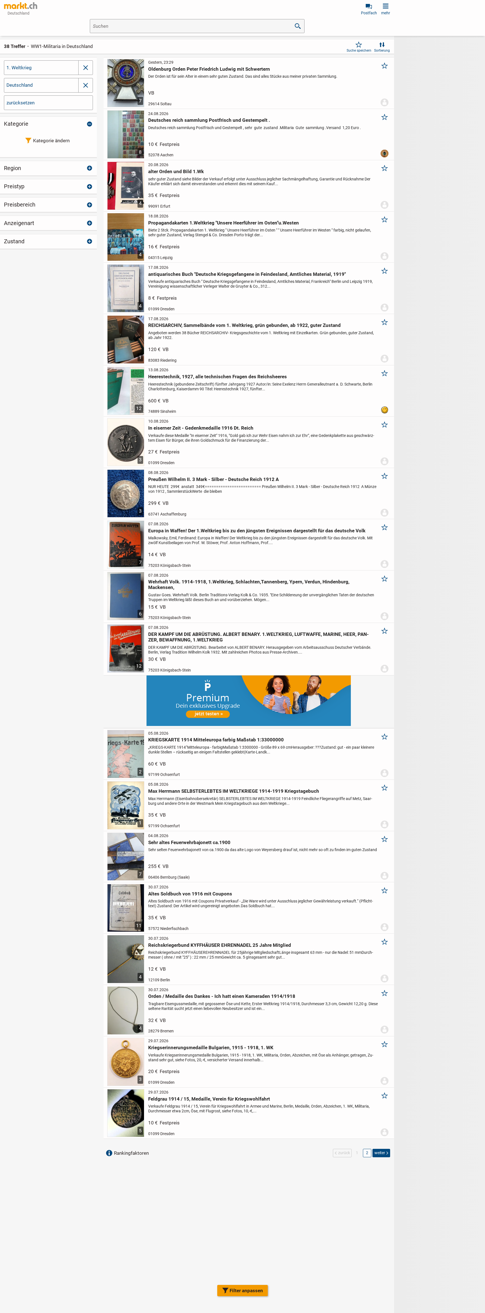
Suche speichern (359, 50)
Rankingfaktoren (131, 1153)
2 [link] (367, 1153)
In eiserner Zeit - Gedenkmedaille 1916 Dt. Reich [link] (200, 428)
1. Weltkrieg (19, 67)
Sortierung (382, 50)
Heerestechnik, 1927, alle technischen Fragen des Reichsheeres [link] (217, 376)
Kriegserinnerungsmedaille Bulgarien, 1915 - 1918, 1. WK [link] (210, 1047)
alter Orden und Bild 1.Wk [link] (176, 171)
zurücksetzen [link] (20, 103)
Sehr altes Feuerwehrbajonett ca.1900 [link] (189, 842)
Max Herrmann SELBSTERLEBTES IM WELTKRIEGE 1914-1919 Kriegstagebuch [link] (233, 791)
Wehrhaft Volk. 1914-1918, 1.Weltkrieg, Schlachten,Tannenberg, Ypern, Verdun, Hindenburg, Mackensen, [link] (248, 584)
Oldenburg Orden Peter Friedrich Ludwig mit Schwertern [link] (209, 69)
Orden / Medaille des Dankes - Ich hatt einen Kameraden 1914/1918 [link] (221, 996)
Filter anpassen (246, 1290)
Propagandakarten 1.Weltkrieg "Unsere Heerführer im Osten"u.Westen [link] (223, 223)
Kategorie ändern (51, 140)
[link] (21, 5)
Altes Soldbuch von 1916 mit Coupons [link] (190, 894)
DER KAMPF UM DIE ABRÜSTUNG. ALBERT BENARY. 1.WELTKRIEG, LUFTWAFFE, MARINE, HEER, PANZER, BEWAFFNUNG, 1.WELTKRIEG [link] (258, 637)
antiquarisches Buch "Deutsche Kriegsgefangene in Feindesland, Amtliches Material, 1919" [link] (247, 274)
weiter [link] (379, 1153)
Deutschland (19, 85)
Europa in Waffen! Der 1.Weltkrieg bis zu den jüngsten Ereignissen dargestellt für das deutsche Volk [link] (256, 530)
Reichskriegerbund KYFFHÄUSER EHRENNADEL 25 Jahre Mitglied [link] (219, 945)
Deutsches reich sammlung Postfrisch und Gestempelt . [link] (209, 120)
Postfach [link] (369, 13)
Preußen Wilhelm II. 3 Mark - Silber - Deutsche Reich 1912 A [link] (213, 479)
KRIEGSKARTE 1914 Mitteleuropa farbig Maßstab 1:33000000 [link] (216, 740)
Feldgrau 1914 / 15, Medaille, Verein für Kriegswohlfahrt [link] (209, 1099)
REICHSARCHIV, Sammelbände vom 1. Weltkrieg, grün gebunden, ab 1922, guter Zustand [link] (244, 325)
